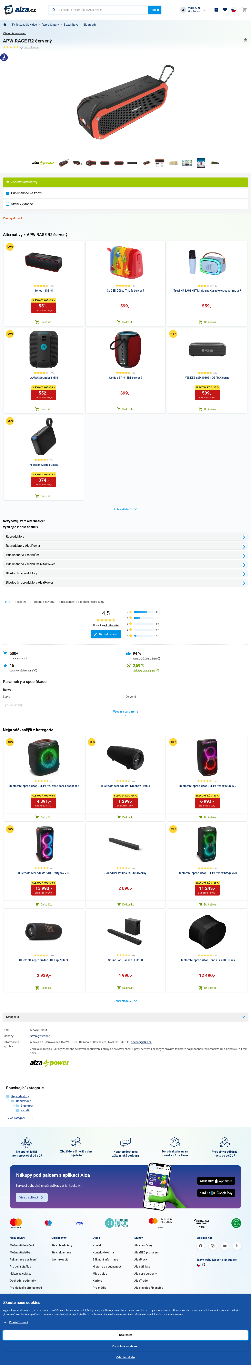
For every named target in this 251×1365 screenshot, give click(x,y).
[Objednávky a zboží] (216, 9)
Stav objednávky (61, 1245)
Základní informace (105, 1259)
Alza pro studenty (145, 1273)
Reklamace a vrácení (23, 1259)
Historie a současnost (107, 1266)
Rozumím (125, 1335)
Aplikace (98, 1294)
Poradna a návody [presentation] (43, 601)
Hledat (154, 9)
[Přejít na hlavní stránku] (20, 10)
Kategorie (12, 1016)
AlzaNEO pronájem (146, 1252)
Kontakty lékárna (103, 1252)
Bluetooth (90, 24)
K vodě (25, 1110)
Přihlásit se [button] (194, 11)
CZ (204, 1264)
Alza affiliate (142, 1266)
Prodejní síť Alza (20, 1266)
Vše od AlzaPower (14, 33)
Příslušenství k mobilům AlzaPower (30, 564)
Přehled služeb (19, 1294)
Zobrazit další (123, 509)
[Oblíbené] (225, 9)
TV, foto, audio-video (24, 24)
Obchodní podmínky (23, 1280)
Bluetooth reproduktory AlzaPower (29, 582)
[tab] (8, 601)
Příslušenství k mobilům (22, 555)
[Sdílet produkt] (245, 40)
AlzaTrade (141, 1280)
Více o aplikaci (28, 1197)
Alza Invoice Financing (148, 1287)
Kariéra (97, 1280)
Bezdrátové (71, 24)
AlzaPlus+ (140, 1259)
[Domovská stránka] (4, 25)
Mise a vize (100, 1273)
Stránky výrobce (22, 204)
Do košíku (46, 322)
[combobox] (98, 10)
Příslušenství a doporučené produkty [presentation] (81, 601)
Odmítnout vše (125, 1357)
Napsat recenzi (108, 634)
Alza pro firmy (143, 1245)
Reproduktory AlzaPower (23, 546)
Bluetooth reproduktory (21, 573)
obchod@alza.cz (141, 1042)
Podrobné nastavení (125, 1346)
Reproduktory (50, 24)
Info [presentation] (7, 601)
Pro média (99, 1287)
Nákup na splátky (20, 1273)
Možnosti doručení (22, 1245)
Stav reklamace (61, 1252)
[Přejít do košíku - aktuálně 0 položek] (244, 9)
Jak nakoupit (59, 1259)
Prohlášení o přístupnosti (26, 1287)
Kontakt (97, 1245)
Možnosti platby (20, 1252)
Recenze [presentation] (20, 601)
